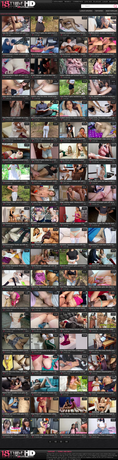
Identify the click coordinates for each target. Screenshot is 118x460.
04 (66, 442)
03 (61, 442)
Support (51, 452)
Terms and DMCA (64, 452)
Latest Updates (86, 11)
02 (56, 442)
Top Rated (99, 11)
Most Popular (111, 11)
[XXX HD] (18, 9)
